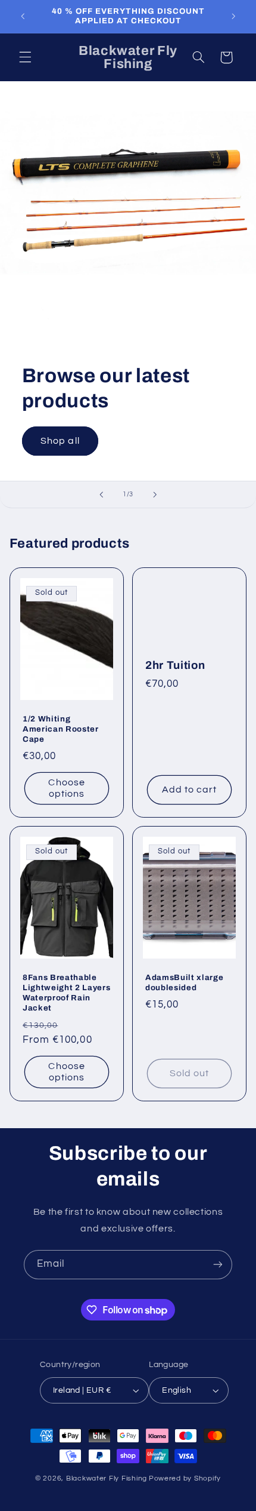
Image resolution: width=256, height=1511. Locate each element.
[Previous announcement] (23, 16)
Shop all (59, 441)
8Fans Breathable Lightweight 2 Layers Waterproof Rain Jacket (66, 993)
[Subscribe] (218, 1264)
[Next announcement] (233, 16)
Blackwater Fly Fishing (106, 1478)
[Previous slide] (101, 494)
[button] (25, 57)
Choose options (66, 788)
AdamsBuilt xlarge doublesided (184, 983)
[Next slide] (155, 494)
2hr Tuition (175, 665)
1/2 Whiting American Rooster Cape (61, 729)
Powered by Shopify (185, 1478)
